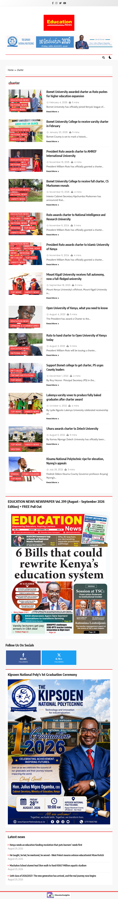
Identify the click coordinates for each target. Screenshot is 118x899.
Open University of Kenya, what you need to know (77, 308)
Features (15, 218)
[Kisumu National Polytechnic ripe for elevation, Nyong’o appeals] (26, 469)
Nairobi (28, 218)
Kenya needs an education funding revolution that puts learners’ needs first (46, 844)
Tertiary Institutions (22, 375)
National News (19, 105)
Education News (20, 100)
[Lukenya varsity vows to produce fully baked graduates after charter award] (26, 403)
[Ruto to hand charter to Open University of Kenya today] (26, 344)
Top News (29, 228)
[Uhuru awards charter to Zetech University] (26, 439)
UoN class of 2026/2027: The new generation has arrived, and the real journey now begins (53, 875)
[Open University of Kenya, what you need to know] (26, 317)
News (33, 223)
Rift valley (16, 257)
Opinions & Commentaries (25, 325)
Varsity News (18, 109)
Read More (51, 111)
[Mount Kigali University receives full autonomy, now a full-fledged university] (26, 283)
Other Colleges (30, 474)
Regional (16, 228)
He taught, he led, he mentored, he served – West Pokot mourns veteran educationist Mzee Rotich (57, 855)
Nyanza (15, 474)
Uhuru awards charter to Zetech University (72, 428)
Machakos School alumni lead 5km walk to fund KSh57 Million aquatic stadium (48, 865)
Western (15, 449)
